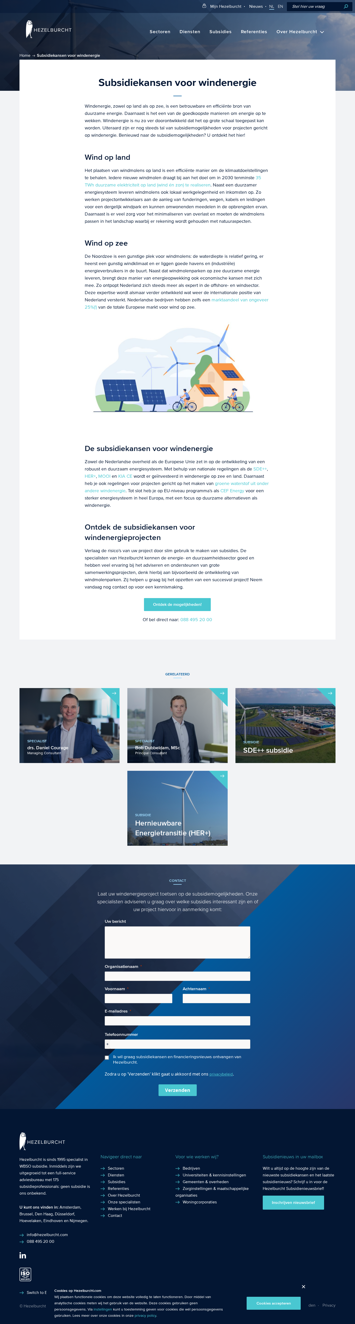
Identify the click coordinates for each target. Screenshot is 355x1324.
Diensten (190, 31)
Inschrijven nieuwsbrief (293, 1202)
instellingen (103, 1309)
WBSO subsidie (33, 1166)
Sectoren (160, 31)
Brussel (26, 1213)
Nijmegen (78, 1220)
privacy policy (145, 1316)
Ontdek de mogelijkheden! (177, 604)
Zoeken (345, 6)
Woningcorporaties (200, 1202)
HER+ (90, 476)
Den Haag (44, 1213)
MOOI (104, 476)
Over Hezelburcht (297, 31)
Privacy (329, 1305)
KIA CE (125, 476)
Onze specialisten (124, 1202)
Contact (115, 1215)
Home (24, 55)
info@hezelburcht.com (47, 1234)
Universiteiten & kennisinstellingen (214, 1175)
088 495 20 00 (196, 619)
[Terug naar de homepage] (48, 37)
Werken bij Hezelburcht (129, 1208)
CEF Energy (232, 491)
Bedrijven (191, 1168)
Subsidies (220, 31)
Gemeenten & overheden (206, 1181)
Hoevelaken (30, 1220)
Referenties (254, 31)
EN (280, 6)
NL (271, 6)
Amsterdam (70, 1207)
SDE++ (260, 469)
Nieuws (256, 6)
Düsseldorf (64, 1213)
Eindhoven (53, 1220)
